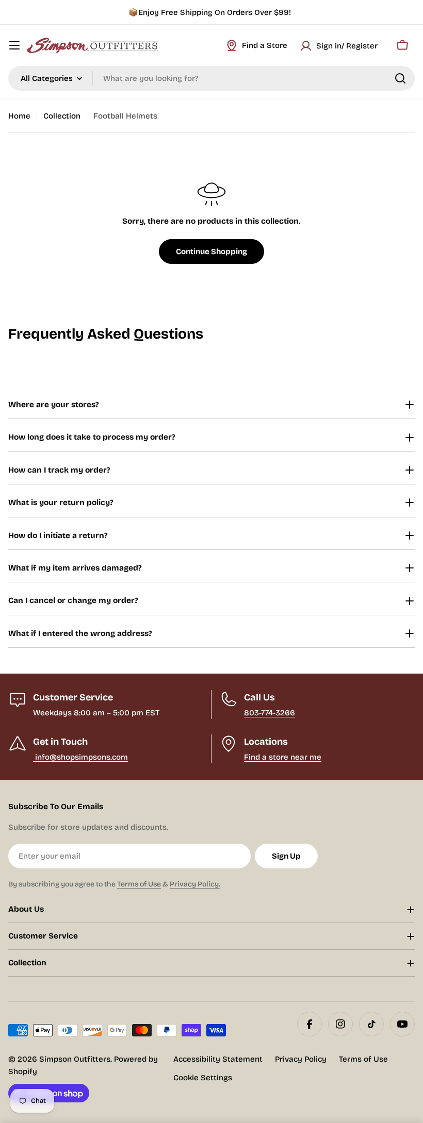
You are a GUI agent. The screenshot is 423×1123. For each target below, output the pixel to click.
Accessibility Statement (218, 1059)
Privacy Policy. (195, 884)
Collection (61, 116)
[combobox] (211, 78)
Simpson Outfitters (74, 1059)
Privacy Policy (301, 1059)
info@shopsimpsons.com (80, 757)
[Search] (400, 78)
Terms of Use (139, 884)
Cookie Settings (202, 1077)
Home (19, 116)
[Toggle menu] (14, 45)
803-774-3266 (269, 712)
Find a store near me (282, 757)
